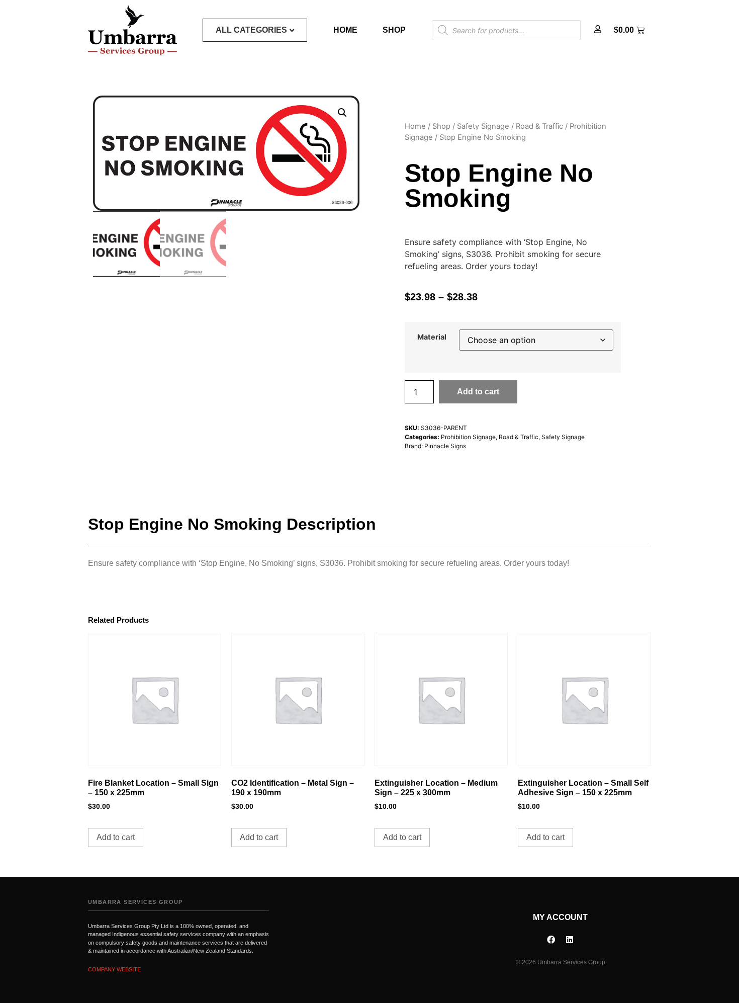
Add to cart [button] (116, 837)
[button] (342, 113)
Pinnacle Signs (445, 446)
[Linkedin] (570, 940)
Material (431, 337)
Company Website (114, 969)
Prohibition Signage (468, 437)
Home (345, 30)
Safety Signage (483, 126)
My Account (560, 917)
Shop (394, 30)
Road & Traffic (539, 126)
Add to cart (478, 391)
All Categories (251, 30)
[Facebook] (551, 940)
